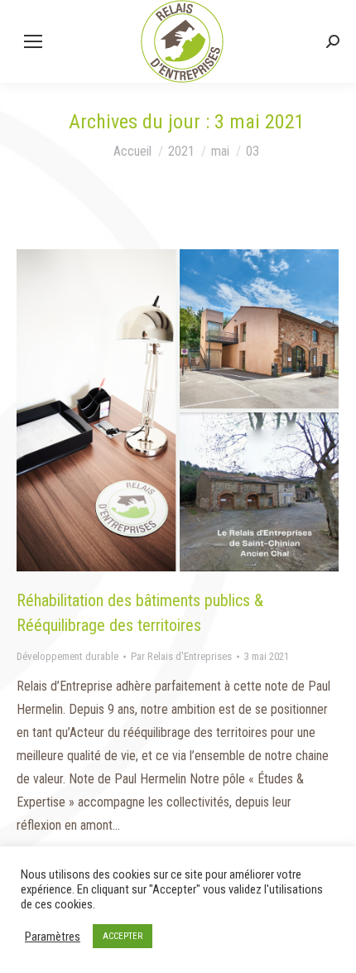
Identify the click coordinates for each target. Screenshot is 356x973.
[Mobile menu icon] (33, 41)
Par (181, 656)
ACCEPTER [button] (122, 936)
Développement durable (67, 656)
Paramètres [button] (52, 936)
